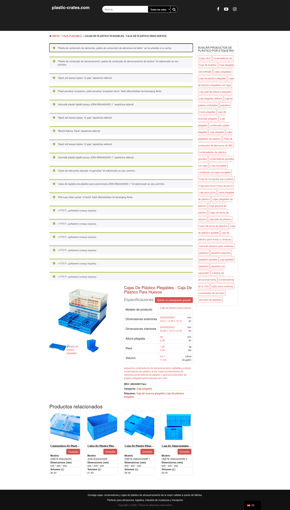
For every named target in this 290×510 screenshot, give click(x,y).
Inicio (56, 36)
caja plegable (217, 132)
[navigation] (252, 505)
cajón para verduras (222, 286)
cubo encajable (218, 165)
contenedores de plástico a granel (152, 374)
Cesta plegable (207, 112)
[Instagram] (234, 9)
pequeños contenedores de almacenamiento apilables (153, 368)
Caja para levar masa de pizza (215, 185)
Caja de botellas (207, 65)
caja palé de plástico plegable (215, 91)
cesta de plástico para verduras (216, 246)
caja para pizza (207, 192)
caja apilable (226, 259)
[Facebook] (218, 9)
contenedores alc (222, 58)
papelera (225, 105)
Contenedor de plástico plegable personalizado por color (155, 376)
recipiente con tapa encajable (215, 172)
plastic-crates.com (71, 7)
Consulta (73, 451)
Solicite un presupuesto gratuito (174, 300)
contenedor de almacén (212, 293)
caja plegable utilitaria (210, 98)
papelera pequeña (221, 252)
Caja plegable (72, 36)
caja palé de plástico (220, 219)
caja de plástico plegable (212, 78)
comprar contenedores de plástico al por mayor (157, 369)
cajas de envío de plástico (213, 226)
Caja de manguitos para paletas (216, 179)
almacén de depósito (210, 299)
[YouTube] (226, 9)
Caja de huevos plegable (150, 393)
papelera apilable (208, 259)
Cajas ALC (205, 58)
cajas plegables (222, 71)
